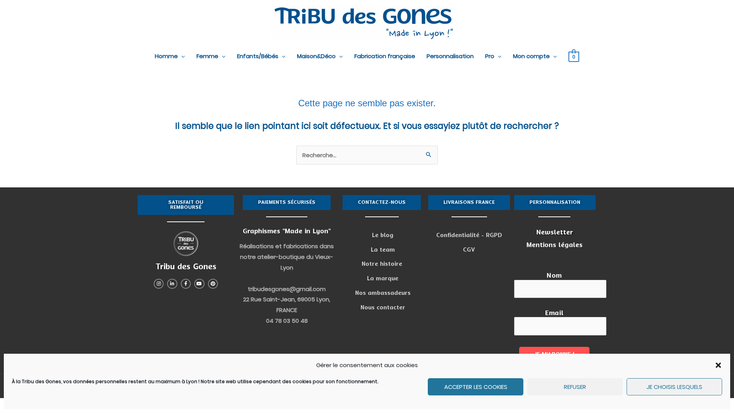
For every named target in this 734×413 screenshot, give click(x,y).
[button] (718, 365)
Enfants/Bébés (257, 56)
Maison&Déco (316, 56)
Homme (166, 56)
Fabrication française (384, 56)
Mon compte (531, 56)
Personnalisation (450, 56)
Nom (554, 275)
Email (554, 313)
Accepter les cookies (475, 387)
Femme (207, 56)
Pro (489, 56)
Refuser (575, 387)
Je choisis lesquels (674, 387)
